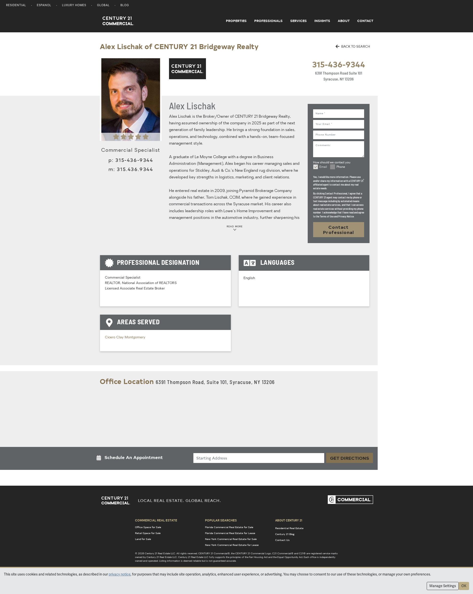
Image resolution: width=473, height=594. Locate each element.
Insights (322, 21)
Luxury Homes (74, 5)
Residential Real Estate (289, 528)
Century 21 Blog (284, 534)
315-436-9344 (338, 64)
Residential (16, 5)
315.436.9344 (135, 169)
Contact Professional (338, 229)
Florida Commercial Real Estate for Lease (230, 533)
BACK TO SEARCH (355, 46)
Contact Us (282, 540)
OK (463, 586)
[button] (131, 458)
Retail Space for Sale (148, 533)
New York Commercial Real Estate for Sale (231, 539)
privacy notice (120, 574)
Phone (341, 167)
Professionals (268, 21)
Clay (120, 337)
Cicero (110, 337)
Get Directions (349, 458)
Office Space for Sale (148, 527)
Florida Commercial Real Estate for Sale (229, 527)
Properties (236, 21)
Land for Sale (143, 539)
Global (103, 5)
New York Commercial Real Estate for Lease (232, 545)
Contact (365, 21)
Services (298, 21)
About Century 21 (288, 520)
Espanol (44, 5)
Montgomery (135, 337)
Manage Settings (442, 586)
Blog (124, 5)
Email (323, 167)
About (344, 21)
